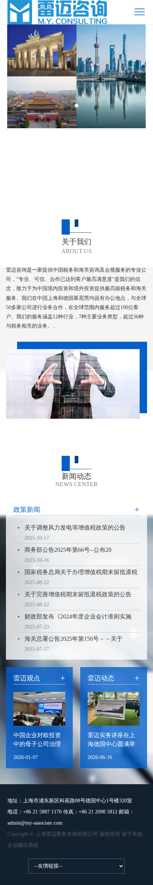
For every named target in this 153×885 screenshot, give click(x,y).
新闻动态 (76, 479)
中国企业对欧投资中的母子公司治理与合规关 (37, 740)
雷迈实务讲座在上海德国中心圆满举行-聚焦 (111, 740)
